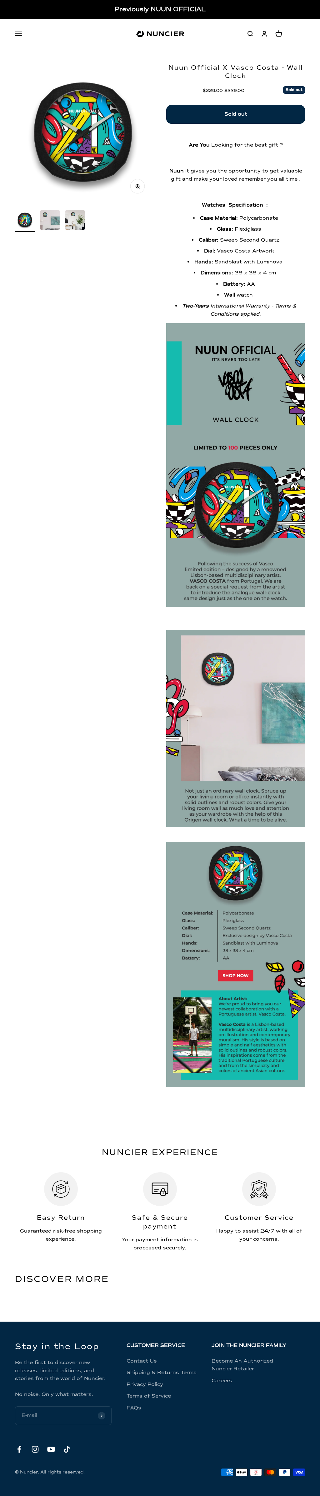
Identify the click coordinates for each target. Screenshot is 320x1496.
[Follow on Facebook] (19, 1449)
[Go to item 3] (75, 221)
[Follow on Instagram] (35, 1449)
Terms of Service (149, 1396)
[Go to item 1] (25, 221)
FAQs (134, 1408)
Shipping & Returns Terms (162, 1372)
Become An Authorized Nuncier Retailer (242, 1365)
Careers (222, 1381)
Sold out (235, 114)
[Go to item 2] (50, 221)
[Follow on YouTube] (51, 1449)
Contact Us (142, 1361)
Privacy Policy (145, 1384)
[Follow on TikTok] (67, 1449)
